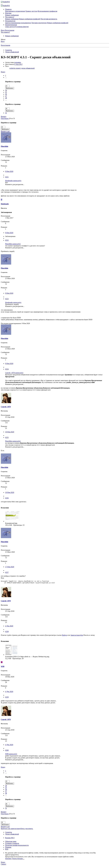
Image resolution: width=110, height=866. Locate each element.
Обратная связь (10, 841)
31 (6, 113)
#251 (7, 177)
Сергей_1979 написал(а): (14, 373)
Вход (3, 41)
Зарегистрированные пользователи (18, 23)
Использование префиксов (47, 11)
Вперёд (3, 116)
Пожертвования (11, 25)
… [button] (6, 77)
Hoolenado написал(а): (13, 181)
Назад (3, 72)
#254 (7, 369)
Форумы (8, 13)
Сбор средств (10, 27)
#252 (7, 240)
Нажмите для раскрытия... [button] (14, 184)
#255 (7, 437)
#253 (7, 299)
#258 (7, 631)
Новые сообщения (12, 15)
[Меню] (2, 4)
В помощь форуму (22, 27)
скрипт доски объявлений (25, 68)
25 (6, 92)
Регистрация (5, 45)
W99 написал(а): (11, 754)
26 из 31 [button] (12, 118)
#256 (7, 498)
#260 (7, 750)
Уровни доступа (31, 11)
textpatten (17, 62)
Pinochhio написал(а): (13, 244)
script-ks (12, 68)
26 (6, 94)
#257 (7, 572)
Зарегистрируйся (77, 635)
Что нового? (9, 17)
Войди (64, 635)
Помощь (8, 847)
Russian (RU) (10, 838)
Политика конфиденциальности (17, 845)
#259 (7, 697)
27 (6, 96)
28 (6, 98)
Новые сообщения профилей (29, 19)
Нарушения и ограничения (15, 11)
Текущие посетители (39, 23)
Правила (8, 9)
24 (6, 90)
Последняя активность (49, 19)
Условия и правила (12, 843)
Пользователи (10, 21)
